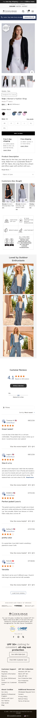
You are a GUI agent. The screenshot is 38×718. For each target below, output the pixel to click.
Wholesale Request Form (26, 692)
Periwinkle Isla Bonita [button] (20, 112)
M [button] (17, 123)
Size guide (30, 119)
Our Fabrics (5, 700)
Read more (30, 477)
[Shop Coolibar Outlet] (30, 606)
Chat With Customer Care (18, 660)
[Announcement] (18, 2)
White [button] (9, 114)
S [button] (11, 123)
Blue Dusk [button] (15, 112)
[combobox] (23, 11)
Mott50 (18, 6)
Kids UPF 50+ (22, 676)
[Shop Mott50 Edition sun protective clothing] (6, 606)
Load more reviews (18, 593)
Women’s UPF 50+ (24, 671)
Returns (4, 676)
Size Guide (5, 703)
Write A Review (18, 385)
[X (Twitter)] (23, 637)
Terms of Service (23, 701)
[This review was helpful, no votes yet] (29, 447)
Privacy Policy (22, 696)
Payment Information (8, 674)
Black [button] (3, 114)
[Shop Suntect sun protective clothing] (18, 606)
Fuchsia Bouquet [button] (25, 112)
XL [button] (31, 123)
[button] (21, 205)
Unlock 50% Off (29, 17)
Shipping (4, 671)
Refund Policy (23, 699)
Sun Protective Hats (25, 678)
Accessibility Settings (15, 715)
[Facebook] (13, 637)
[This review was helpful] (29, 585)
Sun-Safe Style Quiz (18, 654)
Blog (2, 705)
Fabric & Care (8, 174)
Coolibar (12, 6)
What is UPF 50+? (7, 698)
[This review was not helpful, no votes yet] (32, 447)
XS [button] (4, 123)
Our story (4, 692)
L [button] (24, 123)
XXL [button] (4, 128)
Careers (20, 694)
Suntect (24, 6)
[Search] (23, 11)
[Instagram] (18, 637)
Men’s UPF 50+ (23, 674)
